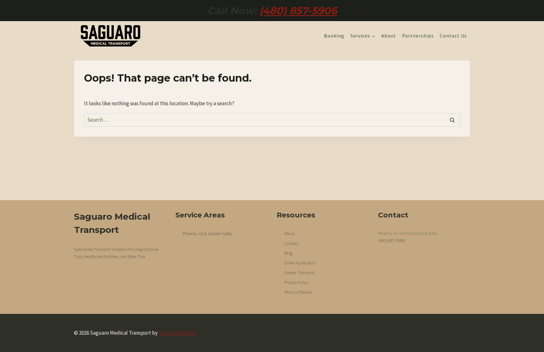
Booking (334, 35)
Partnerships (418, 35)
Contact (291, 243)
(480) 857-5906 (298, 10)
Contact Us (453, 35)
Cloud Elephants (177, 332)
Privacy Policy (296, 282)
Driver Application (300, 263)
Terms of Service (298, 292)
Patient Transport (299, 272)
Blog (288, 253)
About (388, 35)
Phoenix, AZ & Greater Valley (207, 233)
